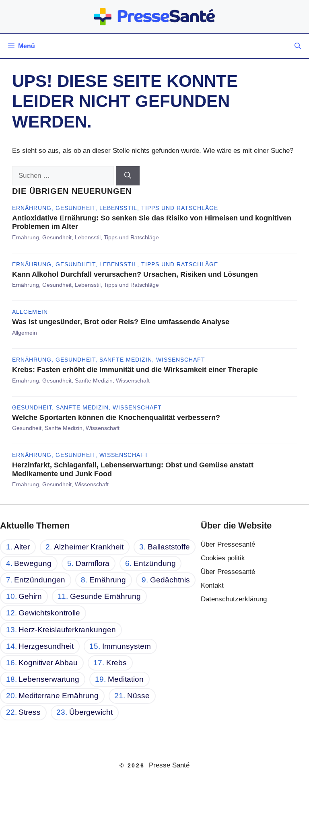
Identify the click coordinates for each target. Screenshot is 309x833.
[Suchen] (128, 175)
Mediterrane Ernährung (59, 695)
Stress (30, 712)
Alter (22, 547)
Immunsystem (126, 646)
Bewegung (33, 563)
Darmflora (92, 563)
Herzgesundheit (46, 646)
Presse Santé (169, 765)
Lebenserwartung (49, 679)
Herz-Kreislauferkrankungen (67, 629)
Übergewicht (91, 712)
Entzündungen (39, 580)
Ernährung (107, 580)
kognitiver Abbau (48, 662)
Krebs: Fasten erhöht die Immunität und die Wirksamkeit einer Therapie (135, 370)
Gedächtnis (170, 580)
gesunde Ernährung (105, 596)
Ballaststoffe (169, 547)
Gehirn (30, 596)
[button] (297, 46)
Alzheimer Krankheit (89, 547)
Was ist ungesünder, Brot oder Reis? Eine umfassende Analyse (120, 322)
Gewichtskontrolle (49, 613)
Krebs (116, 662)
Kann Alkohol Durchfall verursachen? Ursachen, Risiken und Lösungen (135, 274)
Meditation (126, 679)
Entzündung (155, 563)
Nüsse (138, 695)
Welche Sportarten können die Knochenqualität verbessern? (116, 417)
